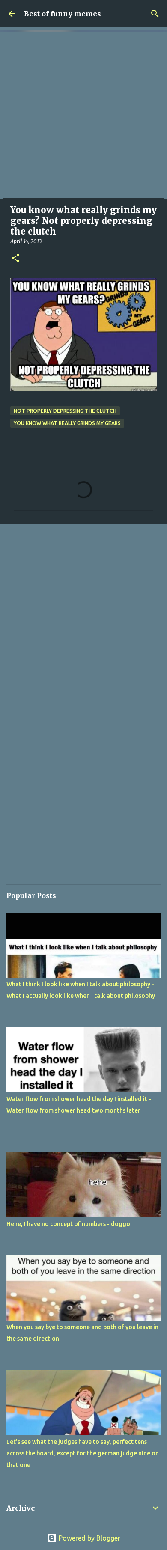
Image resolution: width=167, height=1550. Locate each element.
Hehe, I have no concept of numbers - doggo (68, 1223)
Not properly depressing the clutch (65, 411)
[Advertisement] (83, 115)
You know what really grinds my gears (67, 423)
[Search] (155, 13)
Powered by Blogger (88, 1538)
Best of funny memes (62, 13)
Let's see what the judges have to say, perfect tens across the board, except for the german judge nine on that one (82, 1453)
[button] (15, 259)
